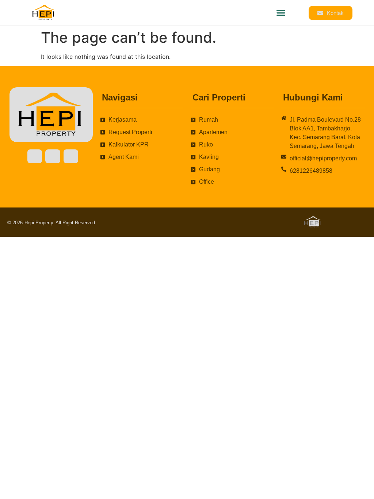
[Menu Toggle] (281, 13)
